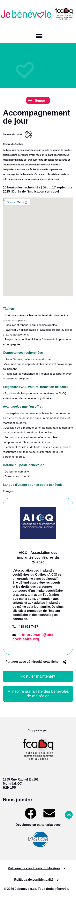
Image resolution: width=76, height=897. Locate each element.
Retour (40, 100)
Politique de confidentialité (33, 879)
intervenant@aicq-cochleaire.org (34, 637)
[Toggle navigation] (38, 36)
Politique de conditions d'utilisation (34, 868)
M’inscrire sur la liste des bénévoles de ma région (38, 693)
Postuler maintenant (38, 676)
